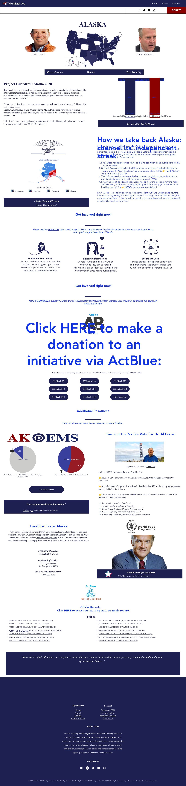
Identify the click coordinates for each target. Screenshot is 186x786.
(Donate (26, 510)
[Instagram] (153, 10)
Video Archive (78, 718)
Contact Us (108, 718)
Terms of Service (108, 715)
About (78, 713)
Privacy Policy (108, 713)
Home (78, 710)
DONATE (151, 466)
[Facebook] (139, 10)
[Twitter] (144, 10)
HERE (153, 116)
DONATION (53, 229)
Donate (78, 715)
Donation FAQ (108, 710)
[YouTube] (149, 10)
